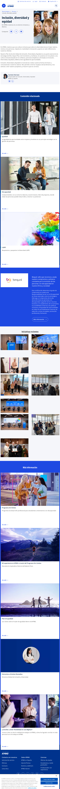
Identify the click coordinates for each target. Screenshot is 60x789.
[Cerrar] (56, 775)
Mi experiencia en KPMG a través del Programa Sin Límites (21, 563)
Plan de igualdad (7, 619)
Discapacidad (6, 192)
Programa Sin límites (9, 508)
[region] (29, 781)
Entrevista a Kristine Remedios (12, 674)
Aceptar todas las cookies (49, 779)
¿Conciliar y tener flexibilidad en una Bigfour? (17, 730)
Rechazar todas (49, 782)
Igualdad (5, 136)
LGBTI (4, 247)
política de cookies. (32, 787)
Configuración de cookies (49, 786)
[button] (9, 81)
